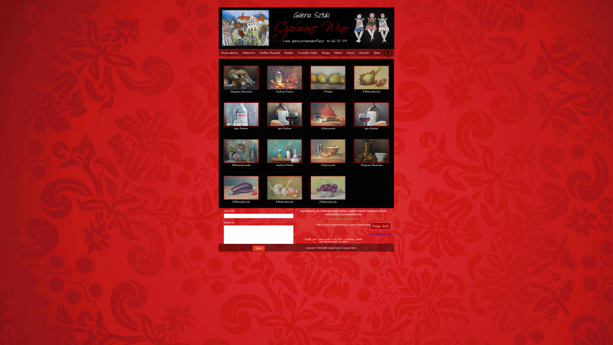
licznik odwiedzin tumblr (380, 234)
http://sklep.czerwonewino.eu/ (344, 219)
